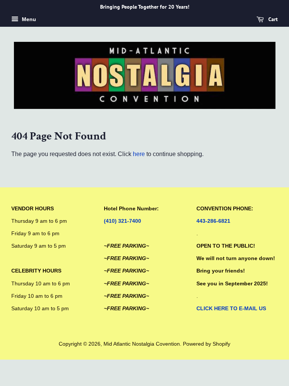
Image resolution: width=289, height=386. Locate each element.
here (139, 154)
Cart (272, 19)
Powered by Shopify (206, 344)
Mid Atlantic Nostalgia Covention (141, 344)
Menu (28, 19)
